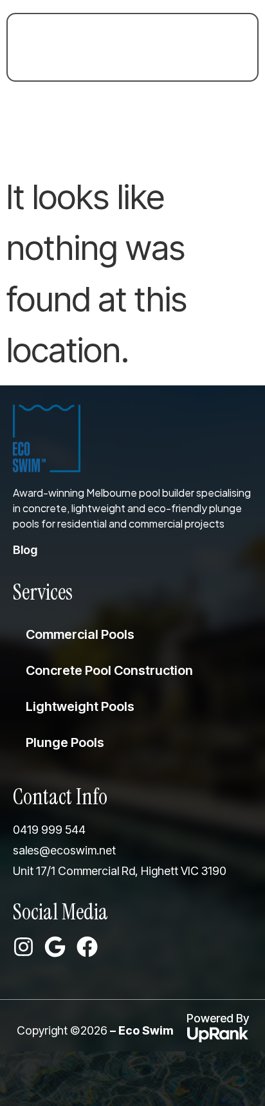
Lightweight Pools (80, 706)
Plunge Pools (65, 742)
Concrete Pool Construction (109, 670)
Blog (25, 550)
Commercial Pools (80, 634)
